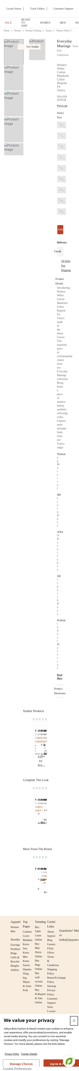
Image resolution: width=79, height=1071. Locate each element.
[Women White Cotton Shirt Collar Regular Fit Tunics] (43, 736)
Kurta (26, 952)
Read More (59, 677)
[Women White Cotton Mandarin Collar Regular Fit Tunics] (34, 736)
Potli (25, 990)
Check (57, 251)
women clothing (33, 30)
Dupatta (27, 969)
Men (13, 931)
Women (15, 927)
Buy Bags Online (38, 964)
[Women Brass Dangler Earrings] (40, 798)
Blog (49, 940)
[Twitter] (76, 922)
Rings (14, 953)
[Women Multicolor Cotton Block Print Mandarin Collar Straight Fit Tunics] (43, 868)
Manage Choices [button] (21, 1064)
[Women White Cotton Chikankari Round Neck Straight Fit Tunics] (40, 730)
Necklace (15, 949)
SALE (8, 22)
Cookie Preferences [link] (17, 1069)
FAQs (50, 948)
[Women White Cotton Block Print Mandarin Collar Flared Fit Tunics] (37, 730)
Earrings (15, 944)
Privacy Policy (12, 1054)
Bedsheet (27, 940)
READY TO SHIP (25, 22)
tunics (48, 30)
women (17, 30)
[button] (13, 151)
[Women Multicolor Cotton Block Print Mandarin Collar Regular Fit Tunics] (40, 868)
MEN (63, 22)
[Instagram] (61, 922)
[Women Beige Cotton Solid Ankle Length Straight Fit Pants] (34, 799)
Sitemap (51, 986)
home (7, 30)
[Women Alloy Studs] (37, 799)
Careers (51, 944)
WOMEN (45, 22)
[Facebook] (69, 922)
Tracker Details (29, 1054)
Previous (14, 39)
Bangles (15, 965)
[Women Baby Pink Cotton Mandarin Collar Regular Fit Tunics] (37, 867)
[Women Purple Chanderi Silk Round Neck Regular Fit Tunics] (34, 867)
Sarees (26, 965)
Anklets (15, 970)
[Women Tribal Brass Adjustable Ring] (43, 798)
